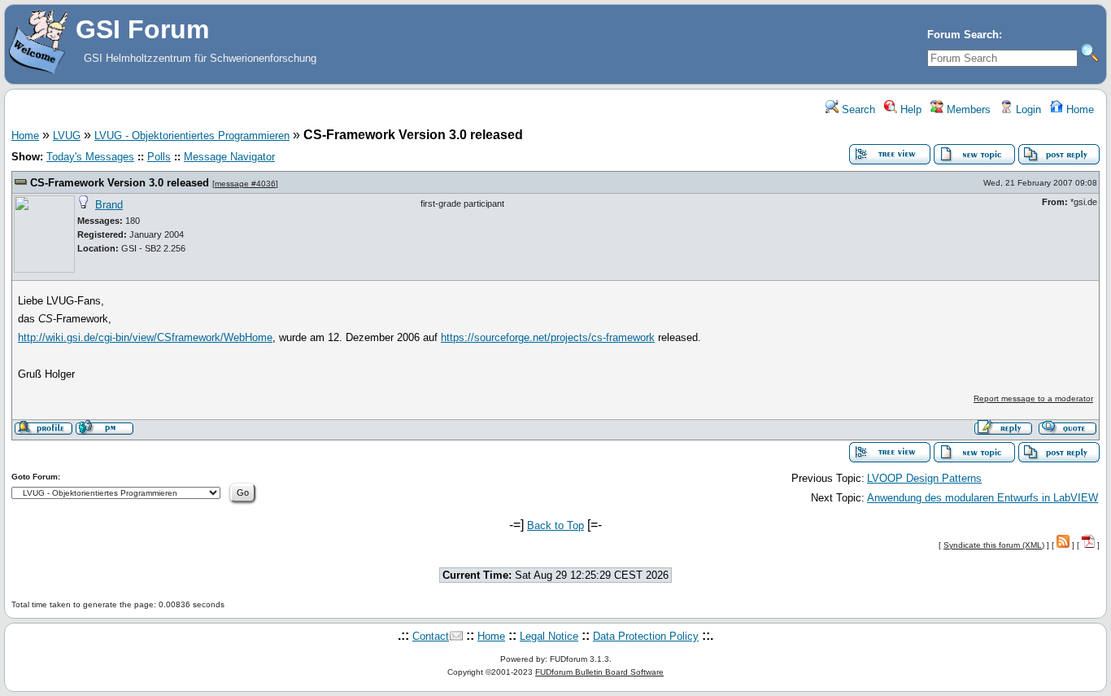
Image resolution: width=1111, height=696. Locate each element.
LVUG (67, 135)
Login (1027, 109)
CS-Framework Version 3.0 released (119, 183)
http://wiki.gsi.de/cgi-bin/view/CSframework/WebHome (145, 337)
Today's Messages (90, 157)
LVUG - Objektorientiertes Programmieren (192, 135)
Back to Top (555, 525)
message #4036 (245, 183)
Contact (430, 636)
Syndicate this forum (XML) (993, 545)
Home (1078, 109)
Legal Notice (549, 636)
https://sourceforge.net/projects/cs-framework (548, 337)
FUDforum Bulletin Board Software (599, 672)
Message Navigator (229, 157)
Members (967, 109)
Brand (109, 205)
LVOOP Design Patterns (924, 478)
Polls (159, 157)
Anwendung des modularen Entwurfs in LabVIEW (982, 498)
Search (857, 109)
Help (909, 109)
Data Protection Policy (646, 636)
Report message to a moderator (1033, 398)
